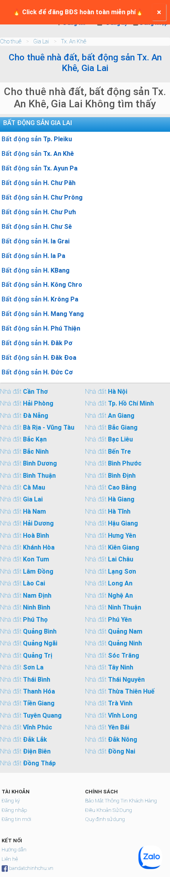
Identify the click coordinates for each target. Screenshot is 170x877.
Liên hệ (10, 859)
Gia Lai (41, 41)
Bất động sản (37, 139)
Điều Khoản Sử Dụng (108, 810)
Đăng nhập (14, 810)
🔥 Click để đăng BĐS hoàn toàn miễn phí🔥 (78, 12)
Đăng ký (11, 801)
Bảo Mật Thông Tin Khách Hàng (121, 801)
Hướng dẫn (14, 850)
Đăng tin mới (16, 819)
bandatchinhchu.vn (31, 868)
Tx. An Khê (73, 41)
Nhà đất (24, 391)
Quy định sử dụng (105, 819)
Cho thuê (10, 41)
